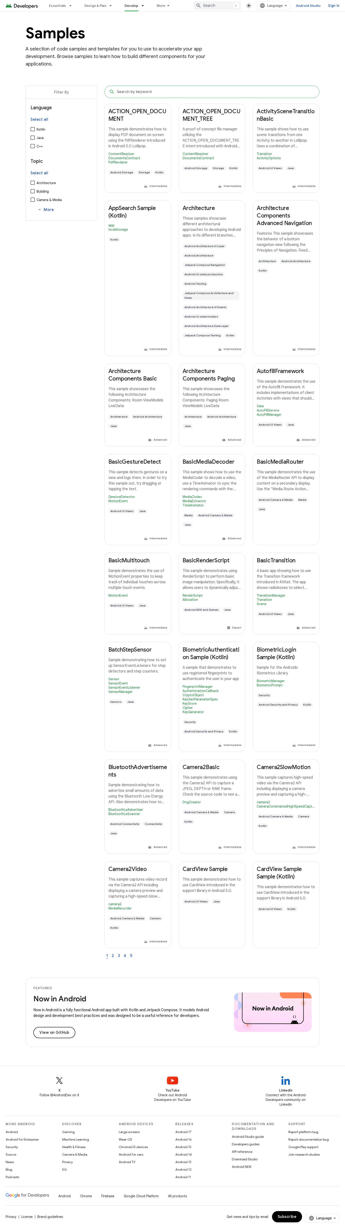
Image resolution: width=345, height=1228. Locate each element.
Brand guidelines (50, 1217)
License (27, 1217)
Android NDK (241, 1167)
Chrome (86, 1196)
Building (43, 191)
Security (12, 1147)
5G (64, 1169)
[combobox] (217, 5)
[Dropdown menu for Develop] (144, 5)
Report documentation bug (308, 1139)
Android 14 (183, 1154)
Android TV (127, 1162)
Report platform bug (303, 1132)
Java (40, 138)
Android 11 (183, 1177)
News (10, 1162)
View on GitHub (54, 1032)
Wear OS (125, 1139)
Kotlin (41, 129)
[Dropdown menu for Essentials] (72, 5)
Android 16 (183, 1139)
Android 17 (183, 1132)
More (161, 6)
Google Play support (303, 1147)
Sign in (333, 6)
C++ (40, 146)
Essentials (57, 6)
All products (177, 1196)
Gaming (68, 1132)
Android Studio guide (248, 1137)
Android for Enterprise (22, 1139)
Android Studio (308, 6)
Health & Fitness (73, 1147)
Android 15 (183, 1147)
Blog (9, 1169)
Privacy (67, 1162)
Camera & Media (49, 200)
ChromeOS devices (133, 1147)
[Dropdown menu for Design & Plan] (112, 5)
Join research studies (304, 1154)
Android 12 (183, 1169)
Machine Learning (75, 1139)
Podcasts (12, 1177)
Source (11, 1154)
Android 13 (183, 1162)
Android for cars (131, 1154)
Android (12, 1132)
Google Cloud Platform (141, 1196)
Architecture (46, 183)
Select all (39, 119)
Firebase (107, 1196)
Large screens (129, 1132)
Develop (131, 6)
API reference (242, 1152)
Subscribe (287, 1216)
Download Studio (244, 1159)
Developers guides (245, 1144)
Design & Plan (95, 6)
